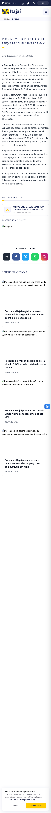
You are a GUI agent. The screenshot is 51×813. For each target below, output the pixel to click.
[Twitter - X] (25, 257)
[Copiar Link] (6, 257)
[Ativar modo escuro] (34, 3)
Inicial (7, 19)
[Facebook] (16, 257)
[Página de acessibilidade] (23, 3)
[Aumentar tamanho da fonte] (46, 3)
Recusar (15, 805)
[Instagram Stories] (44, 257)
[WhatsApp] (35, 257)
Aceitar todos (36, 805)
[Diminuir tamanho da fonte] (39, 3)
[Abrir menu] (46, 11)
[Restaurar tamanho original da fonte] (43, 3)
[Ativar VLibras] (28, 3)
